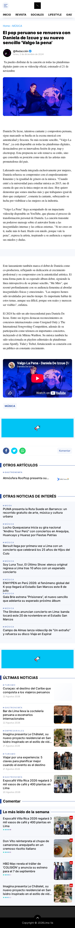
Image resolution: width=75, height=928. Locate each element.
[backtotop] (37, 918)
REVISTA (20, 14)
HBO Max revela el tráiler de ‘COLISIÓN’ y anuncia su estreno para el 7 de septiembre (25, 867)
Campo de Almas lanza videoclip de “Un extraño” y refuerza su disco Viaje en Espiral (36, 632)
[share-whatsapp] (22, 451)
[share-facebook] (6, 451)
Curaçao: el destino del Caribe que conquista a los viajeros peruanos (27, 690)
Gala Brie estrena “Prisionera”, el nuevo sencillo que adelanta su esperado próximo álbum (35, 598)
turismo (10, 685)
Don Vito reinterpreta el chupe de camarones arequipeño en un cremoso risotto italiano (26, 844)
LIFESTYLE (55, 14)
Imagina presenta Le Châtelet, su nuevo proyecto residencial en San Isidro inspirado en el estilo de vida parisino (27, 738)
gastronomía (14, 707)
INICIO (7, 14)
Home (6, 25)
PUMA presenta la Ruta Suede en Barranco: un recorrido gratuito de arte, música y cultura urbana (35, 512)
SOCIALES (37, 14)
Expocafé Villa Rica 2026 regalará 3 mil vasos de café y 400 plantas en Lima (27, 784)
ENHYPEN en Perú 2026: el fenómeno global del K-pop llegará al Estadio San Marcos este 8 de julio (36, 586)
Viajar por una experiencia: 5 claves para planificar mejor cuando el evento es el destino (24, 761)
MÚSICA (10, 405)
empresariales (14, 731)
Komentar (64, 450)
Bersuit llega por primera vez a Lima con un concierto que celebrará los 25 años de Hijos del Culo (36, 549)
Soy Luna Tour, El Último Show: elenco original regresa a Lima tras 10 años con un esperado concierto (35, 568)
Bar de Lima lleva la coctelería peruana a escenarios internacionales (23, 714)
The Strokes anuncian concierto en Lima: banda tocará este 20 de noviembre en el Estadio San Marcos (36, 615)
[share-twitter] (14, 451)
